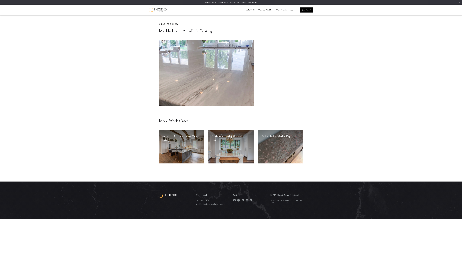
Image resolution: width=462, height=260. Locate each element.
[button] (264, 10)
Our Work (281, 10)
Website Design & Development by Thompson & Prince (286, 201)
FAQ (291, 10)
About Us (250, 10)
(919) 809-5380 (202, 200)
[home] (158, 10)
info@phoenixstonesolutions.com (210, 204)
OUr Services (264, 10)
